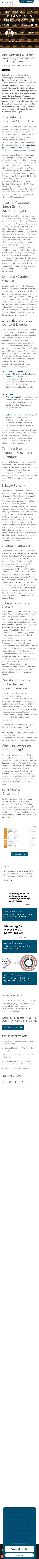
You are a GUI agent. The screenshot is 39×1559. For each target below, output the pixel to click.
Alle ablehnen (19, 1555)
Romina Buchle (21, 33)
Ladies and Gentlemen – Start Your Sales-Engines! (19, 1049)
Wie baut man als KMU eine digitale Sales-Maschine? (19, 1056)
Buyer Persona (30, 493)
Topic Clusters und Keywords (14, 611)
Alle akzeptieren (19, 1549)
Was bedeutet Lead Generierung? (16, 1068)
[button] (35, 4)
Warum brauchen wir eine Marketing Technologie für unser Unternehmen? (17, 1063)
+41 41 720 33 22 (27, 1)
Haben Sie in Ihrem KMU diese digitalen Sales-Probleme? (18, 1042)
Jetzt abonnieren (13, 1027)
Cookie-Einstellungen (19, 1543)
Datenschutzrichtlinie (18, 1538)
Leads (22, 617)
